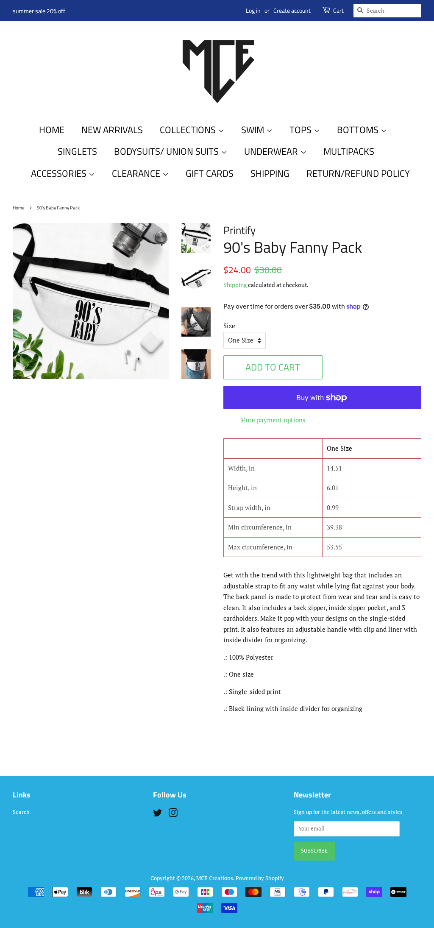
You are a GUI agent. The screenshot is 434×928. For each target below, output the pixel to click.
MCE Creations (214, 878)
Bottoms (359, 130)
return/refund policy (358, 173)
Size (229, 325)
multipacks (348, 151)
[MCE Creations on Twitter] (157, 814)
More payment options (273, 419)
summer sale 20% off (39, 10)
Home (51, 130)
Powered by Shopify (260, 878)
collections (189, 130)
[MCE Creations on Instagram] (173, 814)
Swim (253, 130)
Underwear (272, 151)
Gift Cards (210, 173)
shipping (269, 173)
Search (21, 812)
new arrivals (112, 130)
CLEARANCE (137, 173)
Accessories (60, 173)
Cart (338, 10)
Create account (292, 10)
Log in (253, 10)
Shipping (235, 285)
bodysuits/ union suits (167, 151)
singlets (77, 151)
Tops (301, 130)
